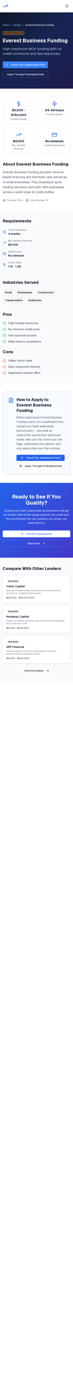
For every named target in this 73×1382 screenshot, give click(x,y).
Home (6, 25)
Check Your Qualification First (28, 64)
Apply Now (34, 543)
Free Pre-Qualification (39, 533)
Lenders (17, 25)
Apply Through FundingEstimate (25, 74)
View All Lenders (34, 670)
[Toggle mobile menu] (66, 6)
